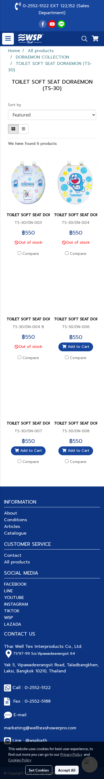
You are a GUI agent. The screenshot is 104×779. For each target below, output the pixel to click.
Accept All (66, 770)
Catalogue (15, 533)
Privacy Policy (71, 754)
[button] (82, 39)
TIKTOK (12, 611)
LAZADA (12, 624)
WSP (8, 617)
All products (17, 562)
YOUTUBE (14, 597)
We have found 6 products (32, 143)
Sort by (16, 105)
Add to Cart (77, 346)
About (10, 513)
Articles (12, 526)
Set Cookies (39, 770)
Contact (12, 555)
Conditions (15, 520)
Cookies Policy (19, 759)
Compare (30, 253)
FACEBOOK (15, 584)
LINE (8, 591)
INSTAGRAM (16, 604)
